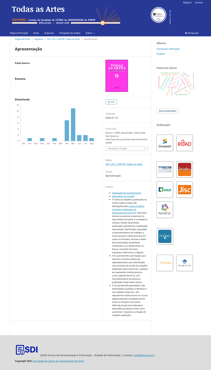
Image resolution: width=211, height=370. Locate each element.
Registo (187, 2)
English (161, 53)
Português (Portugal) (168, 48)
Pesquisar (193, 33)
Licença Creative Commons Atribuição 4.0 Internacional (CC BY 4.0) (128, 209)
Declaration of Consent (123, 196)
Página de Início (22, 38)
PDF (112, 101)
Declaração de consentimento (126, 192)
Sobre (89, 33)
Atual (36, 33)
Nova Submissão (167, 110)
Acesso (199, 2)
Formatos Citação (117, 148)
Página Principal (19, 33)
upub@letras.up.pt (144, 355)
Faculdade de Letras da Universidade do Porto (58, 361)
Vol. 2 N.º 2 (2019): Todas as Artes (63, 38)
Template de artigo (69, 33)
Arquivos (49, 33)
